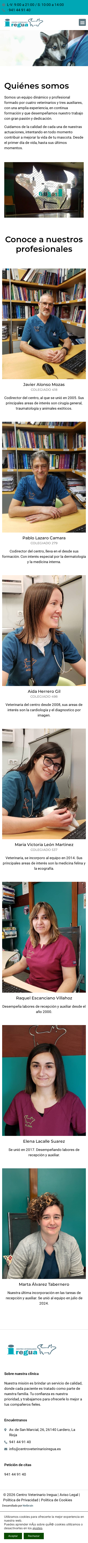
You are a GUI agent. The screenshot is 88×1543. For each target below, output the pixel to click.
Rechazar (34, 1535)
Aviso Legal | (70, 1495)
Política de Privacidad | (21, 1500)
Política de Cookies (56, 1500)
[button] (82, 22)
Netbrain (28, 1505)
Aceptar (13, 1535)
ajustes (37, 1528)
